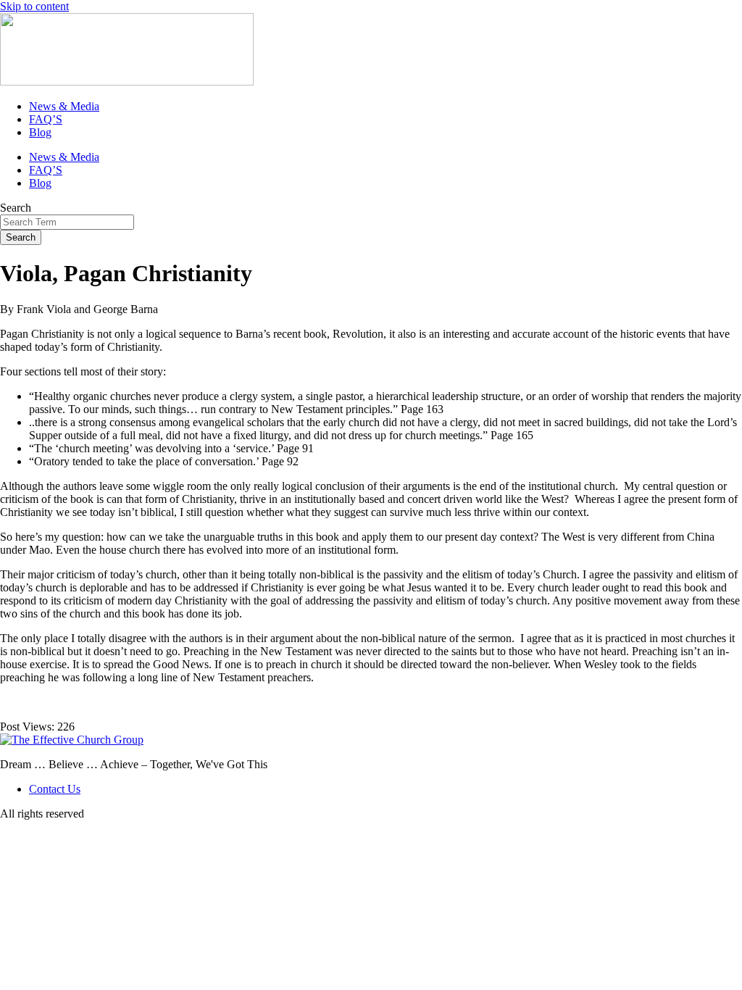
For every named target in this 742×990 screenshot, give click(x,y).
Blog (40, 132)
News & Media (64, 106)
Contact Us (54, 789)
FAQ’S (45, 119)
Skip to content (34, 6)
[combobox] (67, 222)
